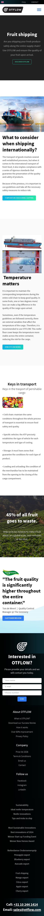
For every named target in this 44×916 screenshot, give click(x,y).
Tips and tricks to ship (22, 818)
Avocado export (22, 863)
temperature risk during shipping (19, 198)
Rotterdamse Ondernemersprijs (22, 850)
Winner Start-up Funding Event (22, 836)
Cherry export (22, 891)
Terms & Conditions (22, 756)
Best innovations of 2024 (22, 832)
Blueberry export (22, 859)
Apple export (22, 886)
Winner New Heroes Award (22, 841)
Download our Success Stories (22, 723)
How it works (22, 727)
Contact (22, 765)
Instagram (22, 785)
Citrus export (22, 882)
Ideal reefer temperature (22, 809)
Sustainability (22, 805)
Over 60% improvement (22, 732)
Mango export (22, 877)
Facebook (22, 780)
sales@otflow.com (27, 909)
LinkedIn (22, 789)
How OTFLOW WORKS (13, 347)
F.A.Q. (24, 2)
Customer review (13, 618)
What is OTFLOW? (22, 718)
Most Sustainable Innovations (22, 827)
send (22, 699)
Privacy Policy (22, 736)
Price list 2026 (22, 751)
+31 (17, 904)
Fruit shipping (22, 873)
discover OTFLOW (22, 62)
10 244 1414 (29, 904)
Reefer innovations (22, 814)
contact (34, 2)
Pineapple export (22, 855)
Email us (22, 760)
